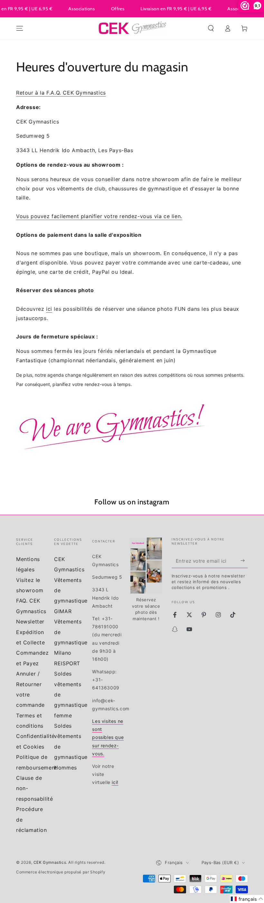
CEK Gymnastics (49, 862)
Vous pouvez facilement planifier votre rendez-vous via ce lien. (99, 216)
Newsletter (30, 621)
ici (49, 309)
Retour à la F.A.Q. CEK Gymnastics (61, 92)
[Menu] (19, 28)
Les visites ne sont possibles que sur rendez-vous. (108, 737)
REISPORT (67, 663)
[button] (211, 28)
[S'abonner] (244, 561)
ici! (115, 782)
